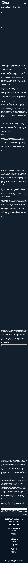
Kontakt (14, 542)
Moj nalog (14, 535)
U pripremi (14, 534)
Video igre (18, 510)
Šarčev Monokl (14, 551)
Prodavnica (14, 530)
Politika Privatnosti (14, 544)
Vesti (14, 553)
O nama (14, 541)
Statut (14, 545)
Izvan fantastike (12, 510)
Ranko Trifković (15, 10)
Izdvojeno (7, 510)
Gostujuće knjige (14, 533)
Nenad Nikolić (12, 561)
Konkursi (14, 552)
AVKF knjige (14, 531)
